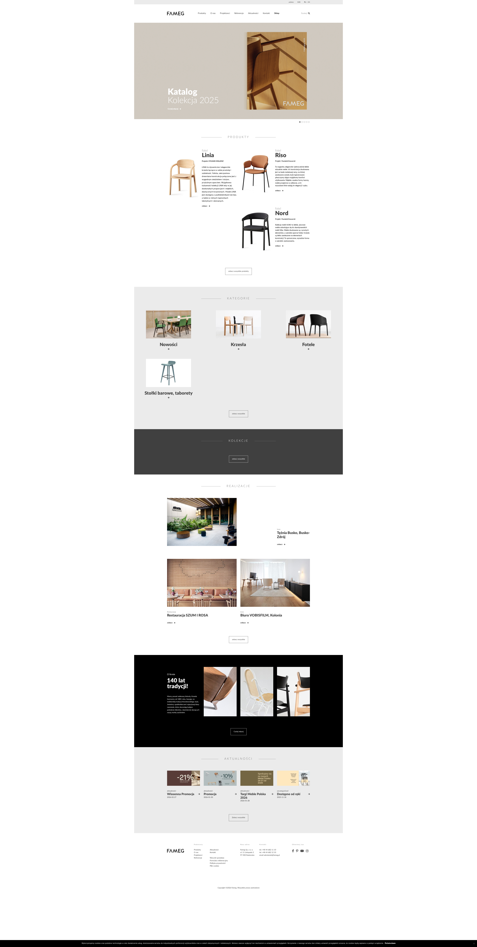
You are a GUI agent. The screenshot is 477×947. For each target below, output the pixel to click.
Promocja (210, 794)
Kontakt (266, 13)
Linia (208, 155)
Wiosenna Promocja (180, 794)
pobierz (291, 2)
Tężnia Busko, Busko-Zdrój (293, 535)
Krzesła (238, 344)
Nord (281, 213)
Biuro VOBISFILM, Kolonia (261, 615)
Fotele (308, 344)
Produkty (202, 13)
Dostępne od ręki (288, 794)
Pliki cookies (214, 866)
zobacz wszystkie (238, 414)
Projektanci (225, 13)
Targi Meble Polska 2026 (253, 796)
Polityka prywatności (218, 863)
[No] (474, 943)
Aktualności (253, 13)
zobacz (204, 206)
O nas (213, 13)
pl (305, 2)
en (309, 2)
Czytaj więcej (173, 109)
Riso (280, 155)
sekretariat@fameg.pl (272, 855)
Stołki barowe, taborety (169, 393)
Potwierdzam (390, 943)
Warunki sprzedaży (217, 858)
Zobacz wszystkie (238, 817)
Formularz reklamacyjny (219, 861)
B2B (299, 2)
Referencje (239, 13)
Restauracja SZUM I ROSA (187, 615)
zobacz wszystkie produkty (238, 271)
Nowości (168, 344)
